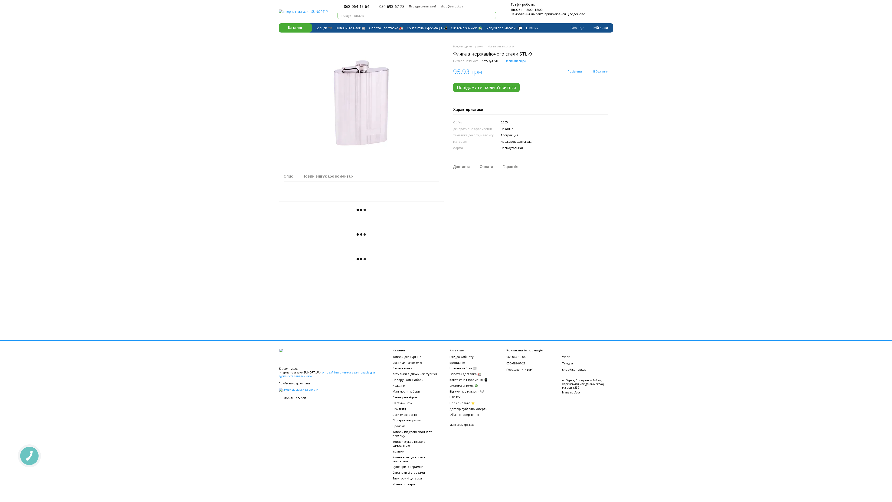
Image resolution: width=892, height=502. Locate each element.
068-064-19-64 (356, 6)
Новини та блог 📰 (350, 28)
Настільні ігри (403, 403)
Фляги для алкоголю (407, 362)
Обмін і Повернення (464, 415)
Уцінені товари (404, 484)
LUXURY (532, 28)
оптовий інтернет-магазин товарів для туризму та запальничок (327, 374)
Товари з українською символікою (409, 443)
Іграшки (398, 451)
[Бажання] (601, 11)
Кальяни (399, 385)
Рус (581, 28)
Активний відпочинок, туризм (415, 374)
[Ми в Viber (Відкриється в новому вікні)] (474, 6)
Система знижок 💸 (466, 28)
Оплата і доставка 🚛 (386, 28)
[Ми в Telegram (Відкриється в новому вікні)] (469, 6)
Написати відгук (515, 61)
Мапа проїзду (571, 392)
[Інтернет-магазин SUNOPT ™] (302, 355)
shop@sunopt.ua (452, 6)
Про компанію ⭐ (462, 403)
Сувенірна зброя (405, 397)
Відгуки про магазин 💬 (503, 28)
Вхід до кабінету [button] (461, 357)
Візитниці (400, 409)
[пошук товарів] (492, 15)
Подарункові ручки (407, 420)
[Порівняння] (592, 11)
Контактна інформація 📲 (427, 28)
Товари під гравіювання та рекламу (413, 434)
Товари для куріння (407, 357)
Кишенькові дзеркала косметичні (409, 459)
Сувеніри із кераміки (408, 467)
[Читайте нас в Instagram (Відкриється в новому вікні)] (480, 6)
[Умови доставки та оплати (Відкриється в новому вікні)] (298, 389)
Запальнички (403, 368)
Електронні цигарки (407, 478)
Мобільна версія (294, 398)
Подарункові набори (408, 380)
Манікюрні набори (406, 391)
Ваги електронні (405, 415)
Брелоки (399, 426)
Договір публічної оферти (468, 409)
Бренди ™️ (324, 28)
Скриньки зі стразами (409, 472)
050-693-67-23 (391, 6)
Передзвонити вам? (422, 6)
